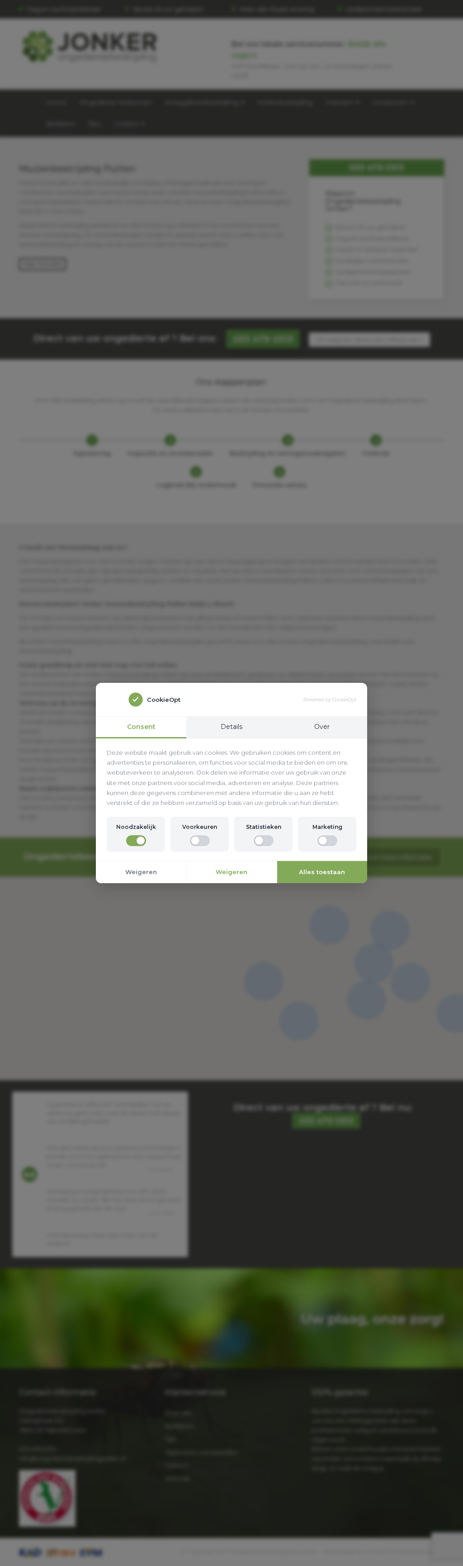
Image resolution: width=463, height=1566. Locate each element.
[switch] (136, 840)
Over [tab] (322, 727)
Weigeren (141, 871)
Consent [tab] (141, 727)
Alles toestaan (322, 871)
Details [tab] (231, 727)
